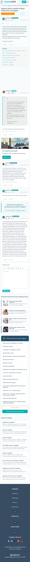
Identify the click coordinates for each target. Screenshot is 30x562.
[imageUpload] (12, 268)
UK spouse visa (6, 57)
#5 (26, 218)
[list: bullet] (16, 268)
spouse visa (5, 62)
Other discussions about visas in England (15, 411)
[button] (20, 268)
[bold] (4, 268)
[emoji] (14, 268)
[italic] (6, 268)
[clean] (22, 268)
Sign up (24, 1)
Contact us (15, 493)
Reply (11, 44)
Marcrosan (8, 18)
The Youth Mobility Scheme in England (11, 50)
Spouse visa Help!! (6, 60)
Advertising (15, 498)
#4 (26, 192)
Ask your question (15, 407)
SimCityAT (8, 90)
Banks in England (6, 53)
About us (15, 502)
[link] (10, 268)
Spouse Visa (5, 64)
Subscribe (22, 13)
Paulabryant (9, 216)
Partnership (15, 507)
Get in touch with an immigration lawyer (15, 210)
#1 (26, 20)
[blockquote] (8, 268)
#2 (26, 92)
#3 (26, 164)
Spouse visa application (8, 55)
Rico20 (7, 162)
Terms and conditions (15, 549)
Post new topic (7, 13)
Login (19, 1)
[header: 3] (18, 268)
